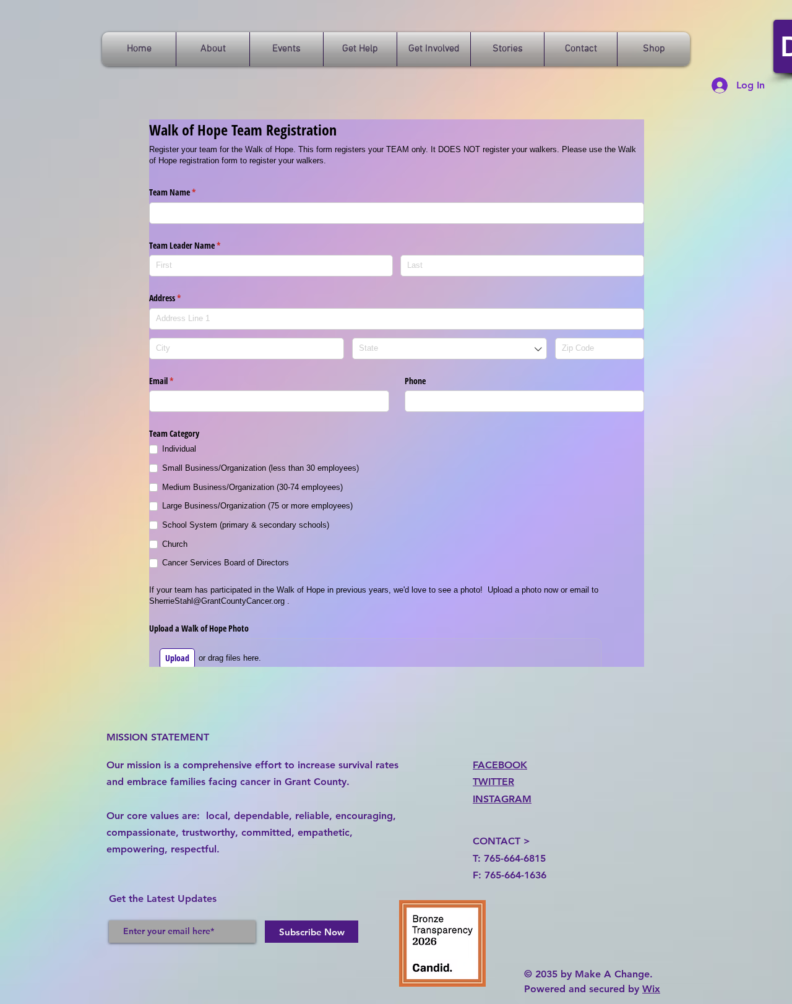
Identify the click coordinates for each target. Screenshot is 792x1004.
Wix (651, 989)
